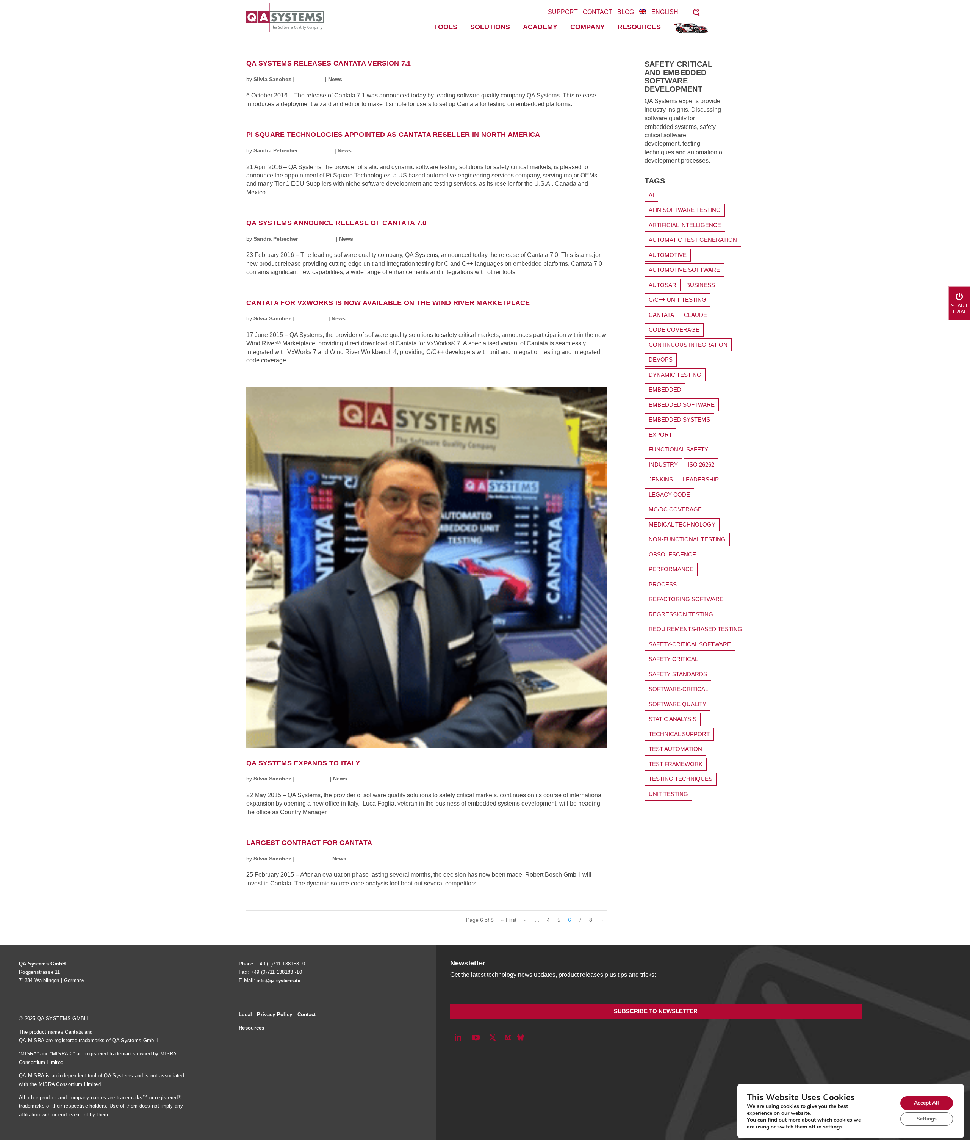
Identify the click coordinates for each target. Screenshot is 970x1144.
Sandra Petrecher (275, 150)
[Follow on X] (493, 1037)
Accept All (926, 1102)
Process (663, 584)
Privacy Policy (274, 1014)
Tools (445, 27)
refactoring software (686, 599)
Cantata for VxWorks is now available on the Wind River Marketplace (388, 303)
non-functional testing (687, 539)
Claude (695, 315)
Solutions (490, 27)
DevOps (661, 359)
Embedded (665, 389)
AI (651, 195)
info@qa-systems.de (278, 980)
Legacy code (669, 494)
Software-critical (678, 689)
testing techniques (680, 779)
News (335, 79)
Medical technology (682, 524)
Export (660, 434)
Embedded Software (682, 404)
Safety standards (678, 674)
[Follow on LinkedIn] (457, 1037)
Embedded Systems (679, 419)
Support (563, 12)
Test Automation (675, 749)
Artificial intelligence (685, 225)
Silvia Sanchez (272, 79)
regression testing (681, 614)
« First (508, 920)
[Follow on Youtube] (475, 1037)
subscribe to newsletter (656, 1011)
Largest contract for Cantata (309, 842)
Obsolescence (672, 554)
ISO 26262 (701, 464)
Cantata (661, 315)
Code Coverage (674, 329)
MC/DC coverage (675, 509)
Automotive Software (684, 269)
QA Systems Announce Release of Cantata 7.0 (336, 223)
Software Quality (677, 704)
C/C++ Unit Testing (677, 299)
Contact (597, 12)
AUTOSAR (662, 285)
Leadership (701, 479)
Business (700, 285)
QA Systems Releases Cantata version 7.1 (328, 63)
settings (832, 1127)
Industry (663, 464)
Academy (540, 27)
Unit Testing (668, 794)
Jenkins (661, 479)
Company (587, 27)
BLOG (625, 12)
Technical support (679, 734)
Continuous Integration (688, 345)
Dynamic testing (675, 374)
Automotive (668, 255)
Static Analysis (672, 719)
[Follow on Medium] (508, 1037)
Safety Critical (673, 659)
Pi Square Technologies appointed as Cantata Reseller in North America (393, 134)
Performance (671, 569)
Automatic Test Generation (693, 240)
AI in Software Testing (685, 210)
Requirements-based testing (695, 629)
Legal (245, 1014)
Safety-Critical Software (690, 644)
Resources (639, 27)
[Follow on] (520, 1037)
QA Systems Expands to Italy (303, 763)
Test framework (675, 764)
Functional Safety (678, 449)
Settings (927, 1118)
